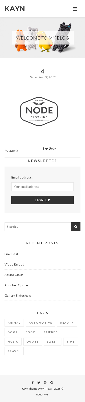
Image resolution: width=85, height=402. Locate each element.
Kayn (15, 9)
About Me (42, 394)
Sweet (52, 341)
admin (13, 151)
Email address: (22, 177)
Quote (33, 341)
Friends (51, 332)
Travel (14, 351)
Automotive (40, 322)
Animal (14, 322)
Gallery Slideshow (18, 295)
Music (13, 341)
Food (31, 332)
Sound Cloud (14, 275)
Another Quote (16, 285)
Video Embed (14, 264)
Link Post (12, 254)
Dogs (13, 332)
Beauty (66, 322)
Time (70, 341)
